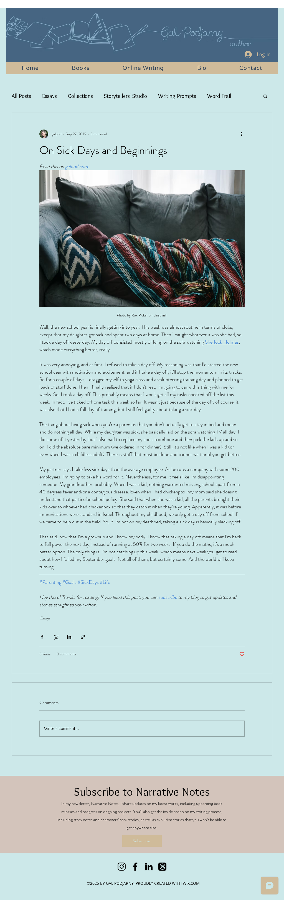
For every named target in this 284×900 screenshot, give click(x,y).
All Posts (21, 96)
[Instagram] (121, 866)
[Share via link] (82, 637)
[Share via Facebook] (42, 637)
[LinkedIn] (148, 866)
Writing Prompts (177, 96)
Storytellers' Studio (125, 96)
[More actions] (241, 134)
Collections (80, 96)
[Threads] (162, 866)
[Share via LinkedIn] (69, 637)
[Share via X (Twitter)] (55, 637)
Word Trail (219, 96)
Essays (49, 96)
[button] (265, 96)
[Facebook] (135, 866)
